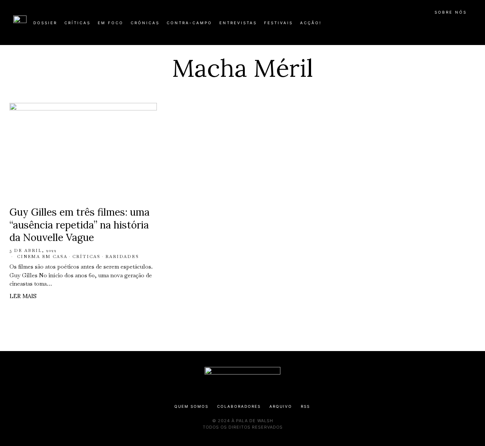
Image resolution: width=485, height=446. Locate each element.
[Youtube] (447, 25)
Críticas (86, 256)
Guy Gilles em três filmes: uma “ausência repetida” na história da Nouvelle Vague (79, 225)
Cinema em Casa (42, 256)
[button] (468, 27)
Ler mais (22, 296)
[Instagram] (422, 25)
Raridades (122, 256)
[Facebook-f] (398, 25)
